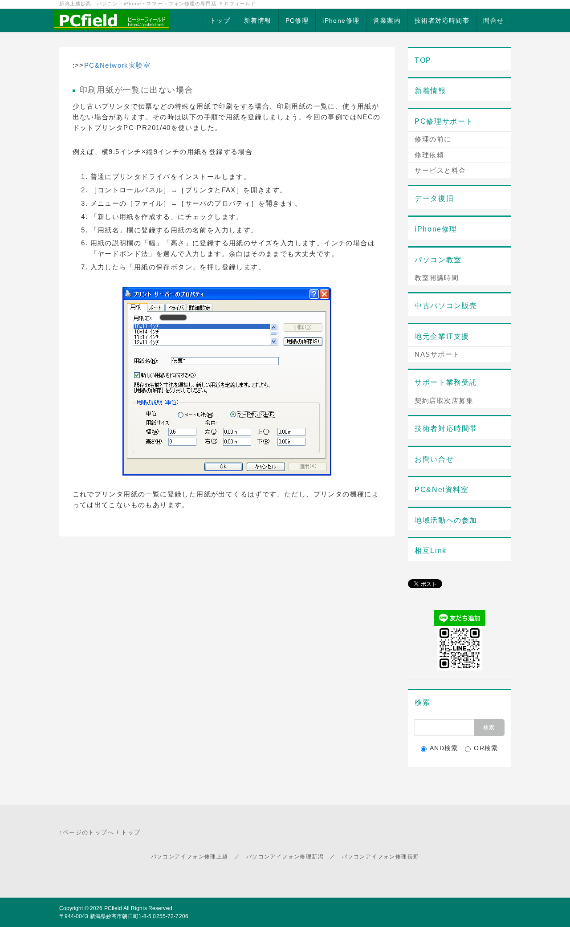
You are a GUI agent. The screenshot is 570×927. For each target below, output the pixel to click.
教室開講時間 (437, 277)
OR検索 (486, 748)
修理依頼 (429, 155)
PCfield (113, 908)
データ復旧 (434, 198)
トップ (220, 20)
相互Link (431, 550)
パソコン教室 (438, 260)
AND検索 (444, 748)
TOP (423, 60)
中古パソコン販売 (446, 305)
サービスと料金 (440, 170)
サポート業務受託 (446, 382)
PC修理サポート (444, 121)
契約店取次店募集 (444, 400)
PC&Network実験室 (117, 65)
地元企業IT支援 (442, 336)
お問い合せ (434, 459)
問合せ (493, 20)
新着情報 (258, 20)
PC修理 (297, 20)
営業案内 (387, 20)
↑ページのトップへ (86, 832)
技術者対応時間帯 (442, 20)
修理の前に (433, 139)
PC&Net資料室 (441, 489)
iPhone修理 (340, 20)
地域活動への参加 (446, 520)
